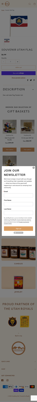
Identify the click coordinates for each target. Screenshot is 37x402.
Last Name (7, 209)
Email (6, 191)
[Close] (34, 168)
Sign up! (18, 228)
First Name (7, 200)
